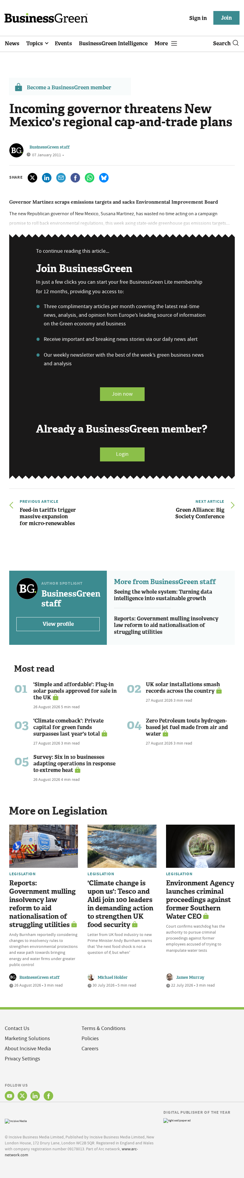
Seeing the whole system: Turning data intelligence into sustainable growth (163, 595)
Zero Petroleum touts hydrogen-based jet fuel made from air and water (187, 727)
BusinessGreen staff (49, 147)
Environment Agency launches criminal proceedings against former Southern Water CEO (200, 900)
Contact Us (17, 1028)
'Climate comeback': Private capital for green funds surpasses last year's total (68, 727)
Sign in (198, 18)
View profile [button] (58, 624)
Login (122, 454)
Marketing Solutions (27, 1038)
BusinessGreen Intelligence (113, 43)
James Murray (190, 977)
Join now (122, 394)
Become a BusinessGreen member (69, 87)
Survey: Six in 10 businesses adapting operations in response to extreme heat (74, 763)
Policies (90, 1038)
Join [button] (226, 17)
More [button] (161, 43)
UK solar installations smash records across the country (183, 688)
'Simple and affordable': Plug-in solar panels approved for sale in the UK (75, 691)
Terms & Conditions (104, 1028)
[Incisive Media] (16, 1120)
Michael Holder (113, 977)
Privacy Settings (22, 1058)
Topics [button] (35, 43)
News (12, 43)
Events (63, 43)
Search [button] (222, 43)
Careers (90, 1048)
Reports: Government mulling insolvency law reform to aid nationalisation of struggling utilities (166, 625)
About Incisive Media (28, 1048)
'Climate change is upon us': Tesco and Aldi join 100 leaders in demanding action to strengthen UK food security (120, 904)
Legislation (22, 874)
